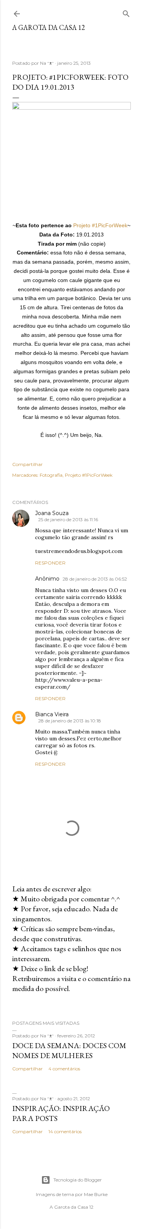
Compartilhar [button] (27, 464)
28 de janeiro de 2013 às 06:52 (95, 579)
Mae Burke (96, 1194)
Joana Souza (52, 513)
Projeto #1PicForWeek (100, 225)
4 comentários (64, 1068)
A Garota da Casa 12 (48, 27)
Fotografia (51, 475)
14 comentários (65, 1131)
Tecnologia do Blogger (77, 1180)
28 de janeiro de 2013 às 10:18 (69, 721)
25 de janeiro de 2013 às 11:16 (68, 519)
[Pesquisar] (126, 12)
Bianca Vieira (52, 714)
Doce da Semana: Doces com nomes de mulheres (69, 1050)
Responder (50, 563)
